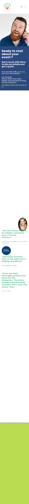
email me (21, 72)
